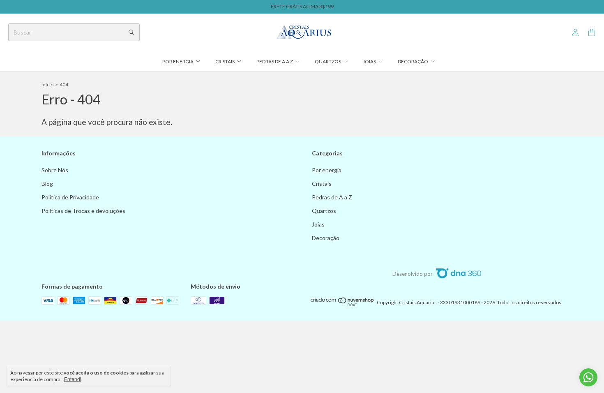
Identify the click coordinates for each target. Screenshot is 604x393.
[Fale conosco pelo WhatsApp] (588, 377)
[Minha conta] (575, 32)
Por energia (178, 61)
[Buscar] (131, 32)
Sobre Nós (54, 169)
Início (47, 84)
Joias (369, 61)
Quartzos (328, 61)
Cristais (225, 61)
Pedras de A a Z (274, 61)
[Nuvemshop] (342, 304)
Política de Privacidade (70, 197)
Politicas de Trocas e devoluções (83, 210)
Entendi (72, 379)
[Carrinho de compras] (592, 32)
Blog (47, 183)
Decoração (413, 61)
